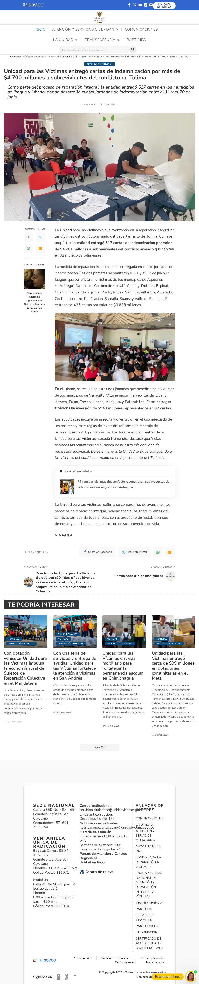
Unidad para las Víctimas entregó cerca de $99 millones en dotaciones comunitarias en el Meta (173, 665)
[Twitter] (40, 237)
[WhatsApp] (28, 248)
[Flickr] (151, 5)
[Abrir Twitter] (67, 975)
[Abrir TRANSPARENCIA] (118, 40)
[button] (33, 5)
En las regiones (67, 634)
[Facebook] (28, 237)
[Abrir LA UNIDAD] (76, 40)
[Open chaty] (190, 976)
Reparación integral (99, 64)
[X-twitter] (134, 5)
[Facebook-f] (129, 5)
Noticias (14, 638)
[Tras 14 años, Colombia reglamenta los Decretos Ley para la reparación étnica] (34, 279)
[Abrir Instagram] (67, 978)
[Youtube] (140, 5)
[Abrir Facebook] (76, 975)
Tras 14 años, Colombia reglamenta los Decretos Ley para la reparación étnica (34, 302)
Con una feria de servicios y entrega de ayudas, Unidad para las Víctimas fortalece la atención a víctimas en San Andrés (74, 665)
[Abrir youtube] (59, 975)
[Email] (40, 248)
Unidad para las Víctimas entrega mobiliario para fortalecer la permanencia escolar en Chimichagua (122, 665)
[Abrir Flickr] (59, 978)
